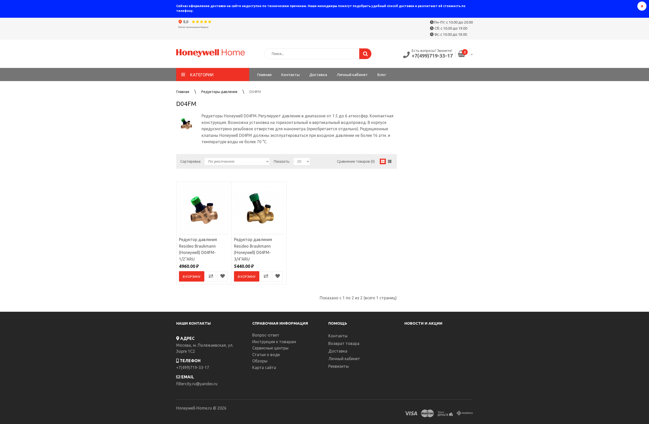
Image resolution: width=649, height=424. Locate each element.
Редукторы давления (219, 92)
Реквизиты (338, 366)
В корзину (192, 276)
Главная (182, 92)
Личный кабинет (344, 358)
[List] (390, 161)
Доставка (337, 351)
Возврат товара (343, 343)
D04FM (255, 92)
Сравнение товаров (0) (356, 161)
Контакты (338, 336)
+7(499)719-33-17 (432, 56)
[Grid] (383, 161)
